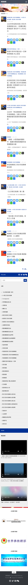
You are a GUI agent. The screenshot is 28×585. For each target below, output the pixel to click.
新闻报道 (9, 137)
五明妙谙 (4, 305)
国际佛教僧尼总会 (6, 328)
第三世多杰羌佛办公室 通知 (9, 397)
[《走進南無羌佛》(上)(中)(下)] (26, 275)
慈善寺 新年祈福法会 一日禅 (13, 49)
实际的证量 (5, 348)
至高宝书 (4, 410)
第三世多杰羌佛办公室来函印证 (9, 404)
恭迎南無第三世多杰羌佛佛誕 (13, 162)
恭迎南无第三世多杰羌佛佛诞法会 (14, 107)
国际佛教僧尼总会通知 (7, 341)
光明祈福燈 (5, 312)
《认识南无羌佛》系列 (12, 185)
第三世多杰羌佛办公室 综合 (9, 394)
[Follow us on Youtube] (24, 275)
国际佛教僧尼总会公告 (7, 331)
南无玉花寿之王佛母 (7, 315)
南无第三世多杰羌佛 (16, 19)
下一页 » (24, 269)
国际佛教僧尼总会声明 (7, 335)
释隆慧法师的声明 (6, 417)
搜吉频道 (4, 374)
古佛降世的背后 (6, 325)
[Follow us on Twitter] (21, 275)
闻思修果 (3, 2)
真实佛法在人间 (6, 387)
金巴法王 (4, 423)
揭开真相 (4, 368)
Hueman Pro (20, 577)
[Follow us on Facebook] (19, 275)
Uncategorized (5, 298)
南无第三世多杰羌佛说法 (8, 321)
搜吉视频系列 (5, 371)
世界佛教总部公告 (6, 302)
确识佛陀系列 (5, 391)
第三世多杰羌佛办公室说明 (8, 407)
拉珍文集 (4, 364)
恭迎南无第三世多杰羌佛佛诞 (13, 17)
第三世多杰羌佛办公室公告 (8, 400)
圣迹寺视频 (5, 344)
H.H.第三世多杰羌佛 (11, 105)
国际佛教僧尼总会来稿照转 (8, 338)
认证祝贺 (4, 414)
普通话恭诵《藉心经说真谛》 (9, 381)
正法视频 (21, 187)
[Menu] (26, 2)
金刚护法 (4, 420)
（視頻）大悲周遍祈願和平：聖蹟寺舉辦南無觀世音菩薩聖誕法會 (16, 142)
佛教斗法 (4, 308)
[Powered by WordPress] (10, 577)
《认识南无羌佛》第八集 (15, 191)
